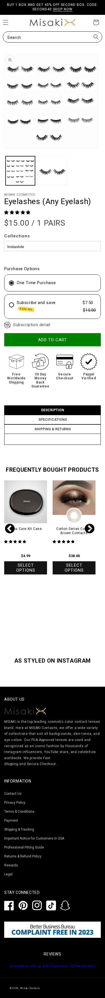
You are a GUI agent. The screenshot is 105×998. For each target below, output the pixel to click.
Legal (8, 874)
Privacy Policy (14, 803)
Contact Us (13, 794)
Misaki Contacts (30, 988)
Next (89, 529)
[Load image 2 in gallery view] (52, 171)
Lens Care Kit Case (26, 529)
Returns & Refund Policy (22, 856)
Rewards (11, 865)
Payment (11, 820)
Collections (17, 236)
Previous (9, 529)
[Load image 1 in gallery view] (20, 171)
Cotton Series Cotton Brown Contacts (74, 531)
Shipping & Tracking (19, 829)
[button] (52, 37)
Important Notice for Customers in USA (34, 838)
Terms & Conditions (19, 812)
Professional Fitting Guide (24, 847)
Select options (25, 568)
